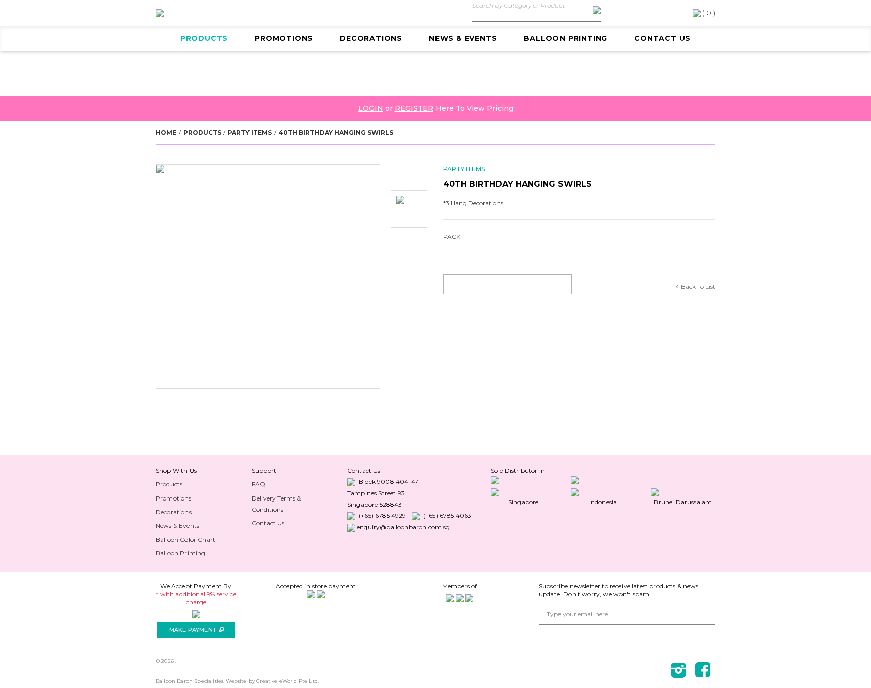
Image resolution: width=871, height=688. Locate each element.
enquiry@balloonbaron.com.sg (403, 527)
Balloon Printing (565, 38)
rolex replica (165, 470)
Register (414, 108)
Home (166, 132)
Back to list (698, 286)
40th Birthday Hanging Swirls (336, 132)
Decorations (371, 38)
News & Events (463, 38)
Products (204, 38)
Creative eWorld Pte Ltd (287, 681)
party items (250, 132)
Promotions (284, 38)
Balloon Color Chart (185, 539)
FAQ (258, 484)
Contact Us (662, 38)
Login (370, 108)
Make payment (196, 629)
